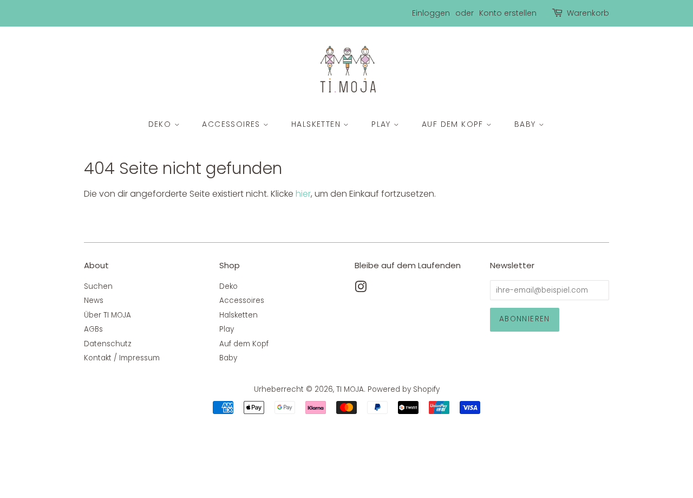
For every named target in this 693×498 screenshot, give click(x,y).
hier (303, 193)
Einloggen (431, 13)
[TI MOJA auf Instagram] (361, 289)
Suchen (98, 286)
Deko (161, 124)
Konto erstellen (508, 13)
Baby (526, 124)
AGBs (93, 329)
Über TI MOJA (107, 315)
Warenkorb (588, 13)
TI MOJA (350, 389)
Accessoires (232, 124)
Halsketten (317, 124)
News (93, 300)
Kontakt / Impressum (122, 358)
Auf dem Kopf (454, 124)
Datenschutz (108, 344)
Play (382, 124)
